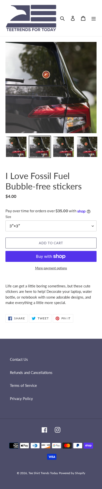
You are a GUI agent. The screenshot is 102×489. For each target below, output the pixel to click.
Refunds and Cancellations (31, 372)
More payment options (51, 268)
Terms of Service (23, 385)
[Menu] (93, 18)
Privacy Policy (21, 398)
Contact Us (19, 359)
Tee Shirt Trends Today (43, 473)
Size (8, 217)
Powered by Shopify (72, 473)
